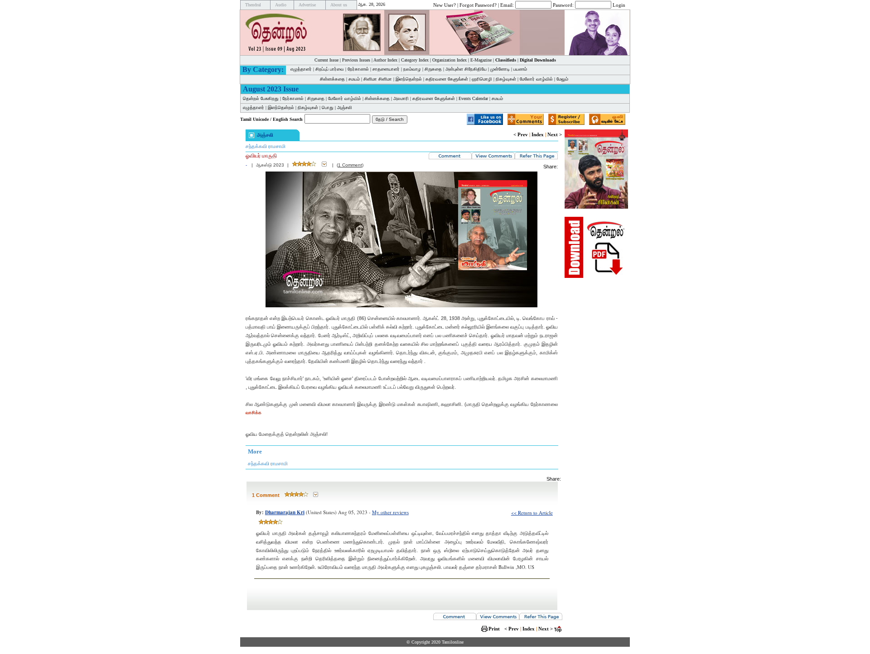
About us (338, 4)
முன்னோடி (500, 69)
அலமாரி (401, 98)
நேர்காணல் (358, 69)
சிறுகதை (433, 69)
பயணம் (520, 69)
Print (494, 628)
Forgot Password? (478, 4)
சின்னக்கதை (332, 78)
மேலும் (562, 78)
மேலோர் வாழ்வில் (536, 78)
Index (538, 134)
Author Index (385, 59)
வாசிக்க (253, 412)
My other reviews (390, 512)
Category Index (415, 59)
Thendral (253, 4)
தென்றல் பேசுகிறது (261, 98)
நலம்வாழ (412, 69)
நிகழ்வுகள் (506, 78)
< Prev (520, 134)
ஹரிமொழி (482, 78)
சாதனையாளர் (386, 69)
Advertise (307, 4)
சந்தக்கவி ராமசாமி (265, 146)
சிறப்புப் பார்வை (329, 69)
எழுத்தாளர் (301, 69)
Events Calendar (473, 98)
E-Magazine (481, 59)
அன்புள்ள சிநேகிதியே (466, 69)
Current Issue (326, 59)
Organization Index (449, 59)
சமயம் (354, 78)
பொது (328, 107)
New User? (444, 4)
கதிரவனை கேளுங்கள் (446, 78)
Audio (280, 4)
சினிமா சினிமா (377, 78)
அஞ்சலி (344, 107)
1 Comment (350, 164)
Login (619, 4)
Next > (554, 134)
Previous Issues (356, 59)
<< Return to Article (532, 512)
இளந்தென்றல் (409, 78)
